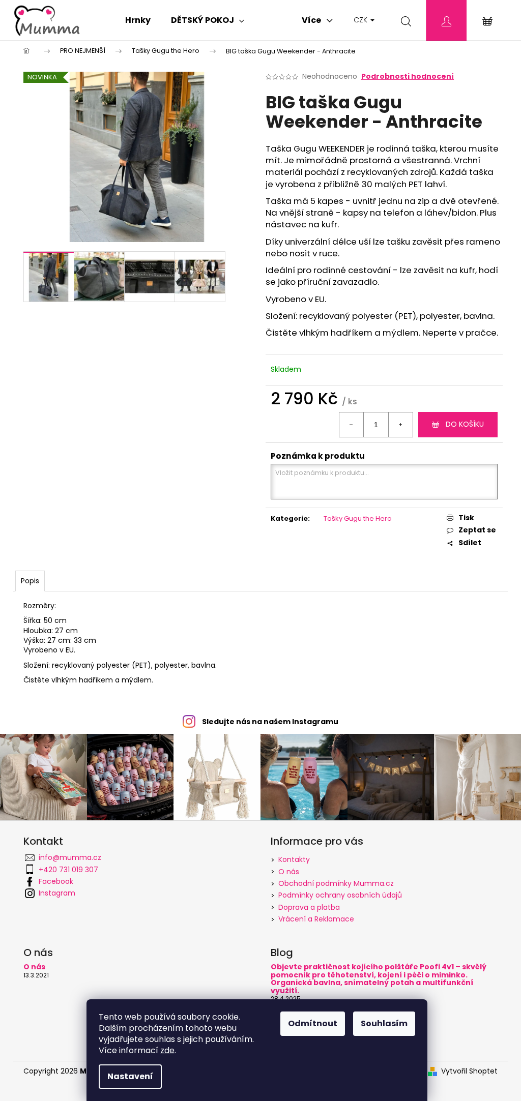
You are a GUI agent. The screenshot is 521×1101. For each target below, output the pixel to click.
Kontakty (294, 859)
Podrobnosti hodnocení (407, 76)
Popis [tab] (30, 581)
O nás (288, 872)
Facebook (56, 881)
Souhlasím (384, 1023)
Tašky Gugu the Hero (358, 518)
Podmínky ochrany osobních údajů (340, 895)
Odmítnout (312, 1023)
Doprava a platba (309, 907)
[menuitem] (138, 20)
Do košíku (465, 424)
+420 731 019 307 (68, 870)
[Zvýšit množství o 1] (400, 424)
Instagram (57, 893)
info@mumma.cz (70, 857)
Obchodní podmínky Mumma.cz (336, 883)
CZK (361, 20)
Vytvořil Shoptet (469, 1071)
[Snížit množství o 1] (351, 424)
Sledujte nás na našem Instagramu (270, 722)
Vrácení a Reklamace (316, 919)
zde (167, 1050)
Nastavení (130, 1076)
